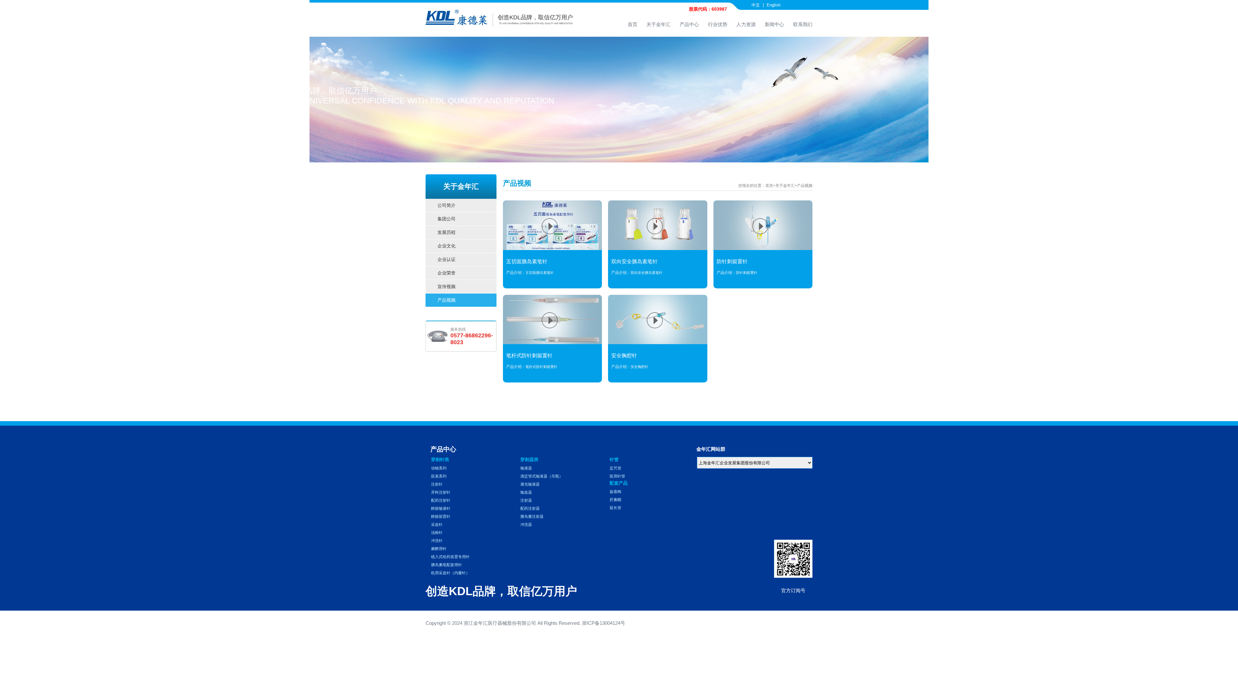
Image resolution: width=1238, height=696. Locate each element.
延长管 (615, 508)
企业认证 (463, 259)
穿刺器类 (529, 459)
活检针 (437, 532)
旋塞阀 (615, 491)
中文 (756, 5)
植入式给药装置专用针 (450, 557)
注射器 (526, 500)
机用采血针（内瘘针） (450, 573)
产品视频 (463, 300)
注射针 (437, 484)
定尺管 (615, 468)
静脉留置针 (440, 516)
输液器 (526, 468)
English (774, 5)
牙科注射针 (440, 492)
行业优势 (717, 24)
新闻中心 (774, 24)
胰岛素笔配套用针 (446, 565)
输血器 (526, 492)
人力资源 (746, 24)
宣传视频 (463, 286)
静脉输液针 (440, 508)
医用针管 (617, 476)
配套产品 (619, 483)
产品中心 (689, 24)
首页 (632, 24)
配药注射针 (440, 500)
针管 (614, 459)
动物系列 (439, 468)
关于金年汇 (658, 24)
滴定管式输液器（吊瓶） (541, 476)
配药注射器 (530, 508)
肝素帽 (615, 500)
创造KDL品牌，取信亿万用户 (535, 17)
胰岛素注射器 (532, 516)
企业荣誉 (463, 273)
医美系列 (439, 476)
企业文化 (463, 246)
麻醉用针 (439, 548)
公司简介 (463, 205)
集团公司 (463, 219)
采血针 (437, 524)
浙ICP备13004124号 (603, 623)
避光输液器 (530, 484)
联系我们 (802, 24)
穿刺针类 (440, 459)
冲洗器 (526, 524)
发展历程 (463, 232)
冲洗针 (437, 540)
